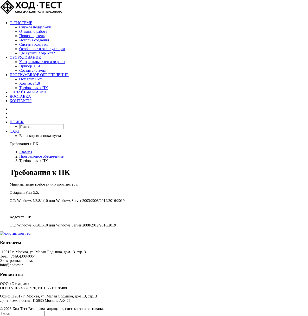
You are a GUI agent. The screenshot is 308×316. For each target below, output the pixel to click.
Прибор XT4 (29, 66)
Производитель (32, 36)
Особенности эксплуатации (42, 49)
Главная (25, 152)
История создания (34, 40)
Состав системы (32, 70)
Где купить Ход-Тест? (37, 53)
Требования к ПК (33, 88)
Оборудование (25, 57)
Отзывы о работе (33, 31)
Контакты (21, 101)
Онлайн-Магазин (28, 92)
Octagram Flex (30, 79)
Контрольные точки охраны (42, 62)
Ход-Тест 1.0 (29, 83)
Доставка (20, 96)
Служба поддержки (35, 27)
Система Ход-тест (34, 44)
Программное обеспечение (39, 75)
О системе (21, 23)
